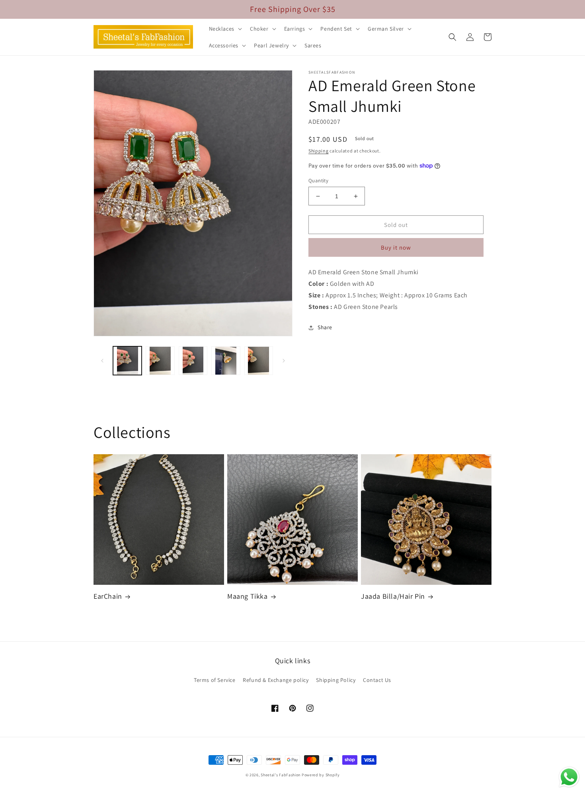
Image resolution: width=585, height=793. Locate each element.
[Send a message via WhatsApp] (569, 777)
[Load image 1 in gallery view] (127, 360)
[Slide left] (102, 360)
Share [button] (325, 327)
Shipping (318, 151)
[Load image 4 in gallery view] (225, 360)
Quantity (318, 180)
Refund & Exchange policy (275, 680)
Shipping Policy (335, 680)
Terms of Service (215, 680)
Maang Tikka (247, 596)
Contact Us (377, 680)
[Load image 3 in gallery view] (193, 360)
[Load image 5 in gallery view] (258, 360)
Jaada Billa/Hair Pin (393, 596)
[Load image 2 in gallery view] (160, 360)
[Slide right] (283, 360)
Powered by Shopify (321, 774)
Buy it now (396, 247)
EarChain (108, 596)
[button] (224, 28)
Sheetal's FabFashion (280, 774)
